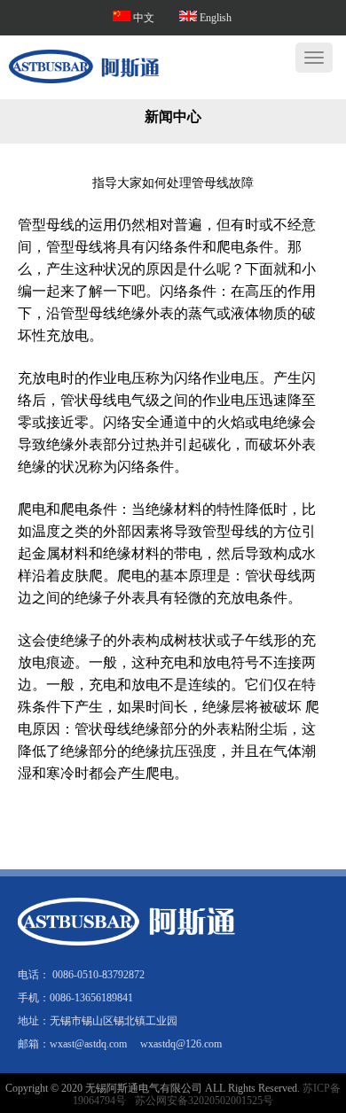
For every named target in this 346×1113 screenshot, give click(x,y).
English (214, 18)
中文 (145, 18)
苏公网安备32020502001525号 (204, 1100)
